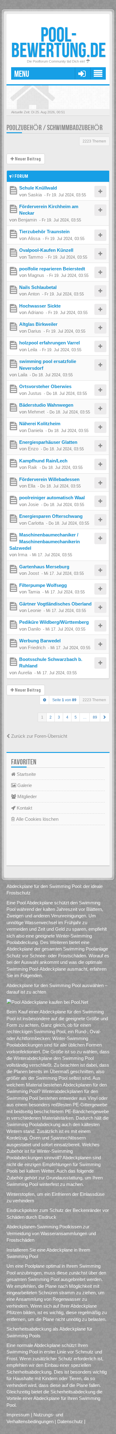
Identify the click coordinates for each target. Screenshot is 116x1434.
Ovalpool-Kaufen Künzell (46, 250)
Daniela (35, 430)
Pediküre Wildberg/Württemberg (54, 622)
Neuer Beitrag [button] (27, 158)
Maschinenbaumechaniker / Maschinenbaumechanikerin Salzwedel (44, 541)
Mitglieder (26, 796)
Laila (22, 374)
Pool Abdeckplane (35, 902)
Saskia (35, 194)
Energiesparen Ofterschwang (51, 516)
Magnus (36, 275)
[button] (105, 717)
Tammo (35, 257)
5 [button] (76, 717)
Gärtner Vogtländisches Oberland (55, 603)
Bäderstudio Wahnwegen (46, 405)
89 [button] (95, 717)
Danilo (34, 629)
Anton (34, 293)
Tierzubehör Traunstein (44, 231)
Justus (34, 393)
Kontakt (23, 808)
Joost (33, 573)
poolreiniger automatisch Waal (52, 497)
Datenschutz (70, 1421)
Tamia (34, 591)
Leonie (34, 610)
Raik (32, 467)
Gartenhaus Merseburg (44, 566)
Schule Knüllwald (38, 187)
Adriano (35, 312)
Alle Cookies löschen (36, 819)
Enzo (33, 448)
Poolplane (35, 1266)
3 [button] (59, 717)
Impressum (18, 1414)
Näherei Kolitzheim (39, 423)
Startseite (25, 774)
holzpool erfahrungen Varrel (49, 342)
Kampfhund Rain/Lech (43, 460)
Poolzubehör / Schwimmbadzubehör (54, 127)
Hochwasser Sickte (40, 305)
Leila (32, 349)
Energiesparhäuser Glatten (48, 442)
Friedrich (36, 647)
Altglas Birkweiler (38, 324)
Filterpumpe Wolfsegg (43, 585)
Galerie (24, 785)
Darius (34, 331)
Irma (22, 554)
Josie (33, 504)
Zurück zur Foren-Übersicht (38, 736)
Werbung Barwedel (40, 640)
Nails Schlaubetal (38, 287)
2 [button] (50, 717)
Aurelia (25, 672)
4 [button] (67, 717)
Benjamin (27, 219)
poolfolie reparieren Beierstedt (52, 268)
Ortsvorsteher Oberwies (45, 386)
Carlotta (36, 523)
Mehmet (36, 411)
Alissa (34, 238)
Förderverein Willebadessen (49, 479)
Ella (31, 485)
